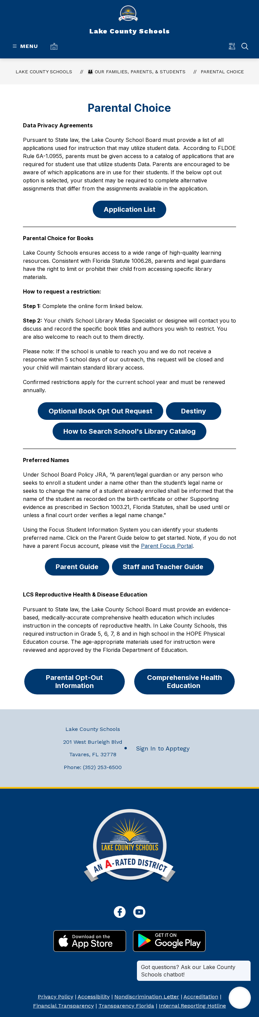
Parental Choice (222, 71)
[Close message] (245, 963)
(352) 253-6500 (102, 767)
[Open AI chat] (239, 997)
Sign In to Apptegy (163, 748)
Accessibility (94, 996)
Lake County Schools (44, 71)
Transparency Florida (126, 1005)
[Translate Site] (234, 46)
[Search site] (244, 46)
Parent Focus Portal (167, 545)
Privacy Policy (55, 996)
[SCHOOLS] (55, 46)
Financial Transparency (63, 1005)
